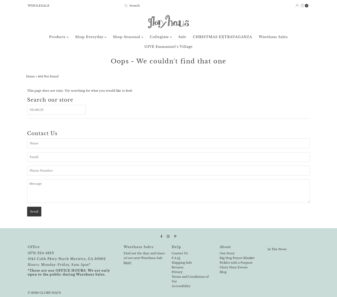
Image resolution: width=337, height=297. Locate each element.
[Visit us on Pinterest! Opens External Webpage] (175, 236)
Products (58, 37)
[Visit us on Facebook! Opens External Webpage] (161, 236)
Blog (223, 272)
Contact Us (180, 253)
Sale (182, 37)
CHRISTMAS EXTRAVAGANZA (222, 37)
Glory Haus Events (234, 267)
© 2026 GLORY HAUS (44, 292)
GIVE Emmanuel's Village (169, 47)
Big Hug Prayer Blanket (237, 258)
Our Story (227, 253)
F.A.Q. (176, 258)
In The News (277, 249)
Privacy (177, 272)
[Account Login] (297, 5)
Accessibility (181, 286)
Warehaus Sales (273, 37)
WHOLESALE (39, 5)
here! (127, 262)
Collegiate (160, 37)
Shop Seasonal (127, 37)
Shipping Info (182, 262)
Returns (178, 267)
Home (30, 76)
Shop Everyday (90, 37)
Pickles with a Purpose (236, 262)
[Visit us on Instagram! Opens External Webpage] (168, 236)
